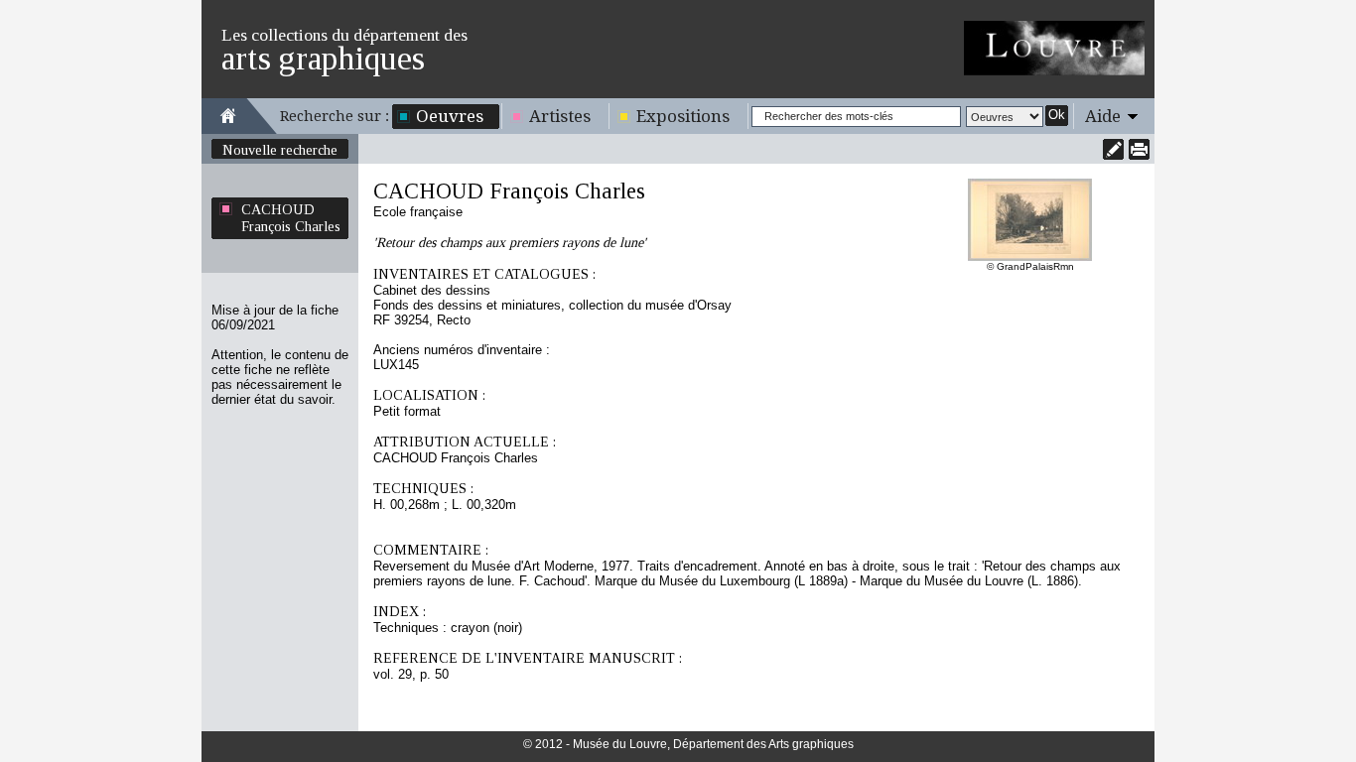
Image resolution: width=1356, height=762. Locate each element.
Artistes (560, 116)
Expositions (683, 116)
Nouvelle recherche (280, 150)
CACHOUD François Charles (290, 217)
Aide (1103, 116)
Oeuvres (449, 116)
